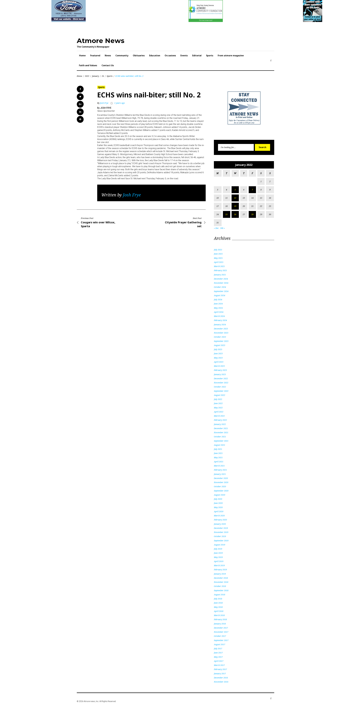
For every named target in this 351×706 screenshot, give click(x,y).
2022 (87, 76)
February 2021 (220, 470)
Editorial (197, 55)
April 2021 (218, 461)
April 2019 (218, 561)
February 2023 (220, 370)
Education (154, 55)
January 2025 (220, 274)
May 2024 (218, 308)
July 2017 (218, 648)
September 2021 (221, 441)
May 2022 (218, 407)
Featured (95, 55)
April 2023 (218, 362)
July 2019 (218, 548)
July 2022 (218, 399)
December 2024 (221, 278)
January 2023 (220, 374)
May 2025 (218, 258)
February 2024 (220, 320)
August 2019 (219, 544)
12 (235, 198)
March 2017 (219, 665)
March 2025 (219, 266)
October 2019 (220, 536)
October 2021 (220, 436)
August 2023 (219, 345)
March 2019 (219, 565)
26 (103, 76)
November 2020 (221, 482)
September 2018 (221, 590)
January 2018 (220, 623)
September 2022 (221, 391)
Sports (209, 55)
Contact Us (108, 65)
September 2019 (221, 540)
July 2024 (218, 299)
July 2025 (218, 249)
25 (226, 214)
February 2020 (220, 519)
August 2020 (219, 495)
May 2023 (218, 357)
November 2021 (221, 432)
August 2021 (219, 445)
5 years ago (119, 103)
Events (184, 55)
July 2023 (218, 349)
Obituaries (139, 55)
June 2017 (218, 652)
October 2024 (220, 287)
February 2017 (220, 669)
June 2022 (218, 403)
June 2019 (218, 553)
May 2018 (218, 607)
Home (82, 55)
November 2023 (221, 332)
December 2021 (221, 428)
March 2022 (219, 416)
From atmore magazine (231, 55)
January (95, 76)
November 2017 (221, 632)
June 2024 (218, 303)
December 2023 (221, 328)
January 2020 (220, 524)
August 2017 (219, 644)
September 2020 (221, 490)
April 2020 (218, 511)
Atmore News (100, 41)
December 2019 (221, 528)
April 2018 (218, 611)
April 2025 (218, 262)
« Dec (216, 228)
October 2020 (220, 486)
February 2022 (220, 420)
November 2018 (221, 582)
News (108, 55)
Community (121, 55)
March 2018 (219, 615)
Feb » (222, 228)
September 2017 (221, 640)
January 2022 (220, 424)
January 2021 (220, 474)
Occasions (170, 55)
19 (235, 206)
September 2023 (221, 341)
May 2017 (218, 657)
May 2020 (218, 507)
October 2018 (220, 586)
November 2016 (221, 681)
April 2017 (218, 661)
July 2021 (218, 449)
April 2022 (218, 411)
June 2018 (218, 602)
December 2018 (221, 578)
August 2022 (219, 395)
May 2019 (218, 557)
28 (252, 214)
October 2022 (220, 386)
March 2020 (219, 515)
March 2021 (219, 465)
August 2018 (219, 594)
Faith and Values (88, 65)
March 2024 (219, 316)
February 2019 (220, 569)
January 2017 (220, 673)
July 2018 (218, 598)
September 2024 (221, 291)
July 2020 (218, 499)
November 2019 (221, 532)
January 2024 (220, 324)
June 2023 (218, 353)
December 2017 (221, 627)
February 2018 (220, 619)
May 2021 (218, 457)
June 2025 (218, 253)
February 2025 (220, 270)
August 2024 (219, 295)
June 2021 (218, 453)
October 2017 (220, 636)
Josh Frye (104, 103)
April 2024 (218, 312)
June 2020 (218, 503)
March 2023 (219, 366)
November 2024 (221, 283)
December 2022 (221, 378)
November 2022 (221, 382)
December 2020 (221, 478)
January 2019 (220, 573)
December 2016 (221, 677)
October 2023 (220, 337)
